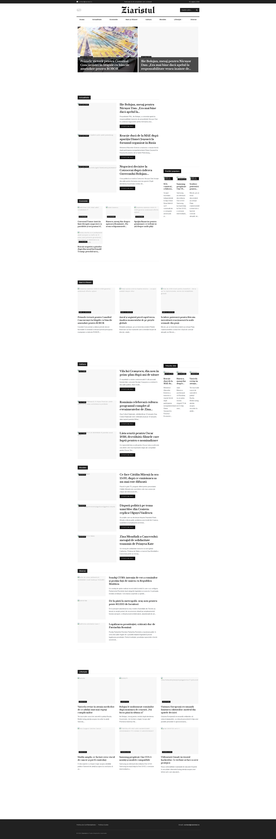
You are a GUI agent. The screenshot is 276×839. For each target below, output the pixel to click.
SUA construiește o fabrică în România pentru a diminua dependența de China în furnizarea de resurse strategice (168, 186)
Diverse (194, 20)
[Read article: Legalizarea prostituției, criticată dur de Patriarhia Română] (92, 633)
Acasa (81, 20)
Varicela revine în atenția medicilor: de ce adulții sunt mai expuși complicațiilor (194, 381)
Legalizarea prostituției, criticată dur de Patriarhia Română (132, 626)
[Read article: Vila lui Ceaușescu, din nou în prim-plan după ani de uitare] (97, 383)
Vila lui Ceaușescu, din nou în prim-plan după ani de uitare (139, 373)
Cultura (148, 20)
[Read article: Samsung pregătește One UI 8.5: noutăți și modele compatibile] (138, 740)
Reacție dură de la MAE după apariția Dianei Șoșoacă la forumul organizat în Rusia (139, 139)
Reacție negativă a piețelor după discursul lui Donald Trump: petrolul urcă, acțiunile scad (90, 249)
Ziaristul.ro (85, 833)
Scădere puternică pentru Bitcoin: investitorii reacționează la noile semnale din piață (194, 186)
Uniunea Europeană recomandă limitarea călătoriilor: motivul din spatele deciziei (178, 710)
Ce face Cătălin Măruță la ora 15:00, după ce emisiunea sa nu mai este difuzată (139, 478)
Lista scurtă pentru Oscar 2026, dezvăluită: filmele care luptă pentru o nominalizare (139, 437)
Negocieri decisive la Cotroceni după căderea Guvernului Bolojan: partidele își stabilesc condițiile (136, 170)
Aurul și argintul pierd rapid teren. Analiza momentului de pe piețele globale (137, 320)
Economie (114, 20)
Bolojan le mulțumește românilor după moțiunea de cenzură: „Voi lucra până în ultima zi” (136, 710)
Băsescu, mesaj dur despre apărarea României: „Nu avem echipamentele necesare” (118, 224)
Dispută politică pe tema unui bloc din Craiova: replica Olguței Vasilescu (136, 509)
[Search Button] (197, 10)
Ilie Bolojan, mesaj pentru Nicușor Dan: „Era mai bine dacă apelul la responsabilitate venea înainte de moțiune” (166, 65)
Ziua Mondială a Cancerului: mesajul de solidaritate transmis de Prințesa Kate (139, 540)
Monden (163, 20)
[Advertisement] (138, 83)
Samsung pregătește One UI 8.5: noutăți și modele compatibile (181, 186)
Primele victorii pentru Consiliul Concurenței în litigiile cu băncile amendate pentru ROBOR (104, 64)
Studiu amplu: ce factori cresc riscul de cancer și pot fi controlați (96, 758)
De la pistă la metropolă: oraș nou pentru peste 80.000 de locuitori (133, 602)
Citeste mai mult (128, 126)
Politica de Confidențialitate (86, 825)
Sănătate (194, 374)
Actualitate (97, 20)
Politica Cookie (103, 825)
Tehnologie (182, 179)
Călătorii (166, 701)
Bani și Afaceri (131, 20)
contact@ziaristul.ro (85, 1)
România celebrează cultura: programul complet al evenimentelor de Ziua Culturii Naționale (139, 406)
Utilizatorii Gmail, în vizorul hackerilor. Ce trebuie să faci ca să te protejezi (179, 760)
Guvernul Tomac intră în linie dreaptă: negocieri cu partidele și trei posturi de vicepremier (90, 224)
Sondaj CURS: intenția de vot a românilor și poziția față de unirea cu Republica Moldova (133, 580)
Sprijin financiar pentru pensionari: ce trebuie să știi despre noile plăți (145, 223)
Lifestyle (177, 20)
